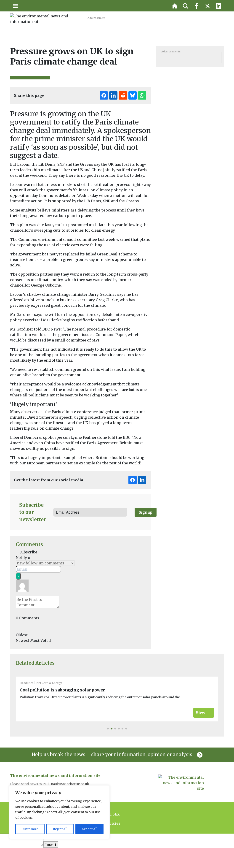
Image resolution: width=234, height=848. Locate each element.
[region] (59, 812)
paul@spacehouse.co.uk (70, 784)
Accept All (89, 829)
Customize (29, 829)
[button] (108, 728)
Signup (145, 512)
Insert (50, 844)
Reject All (60, 829)
